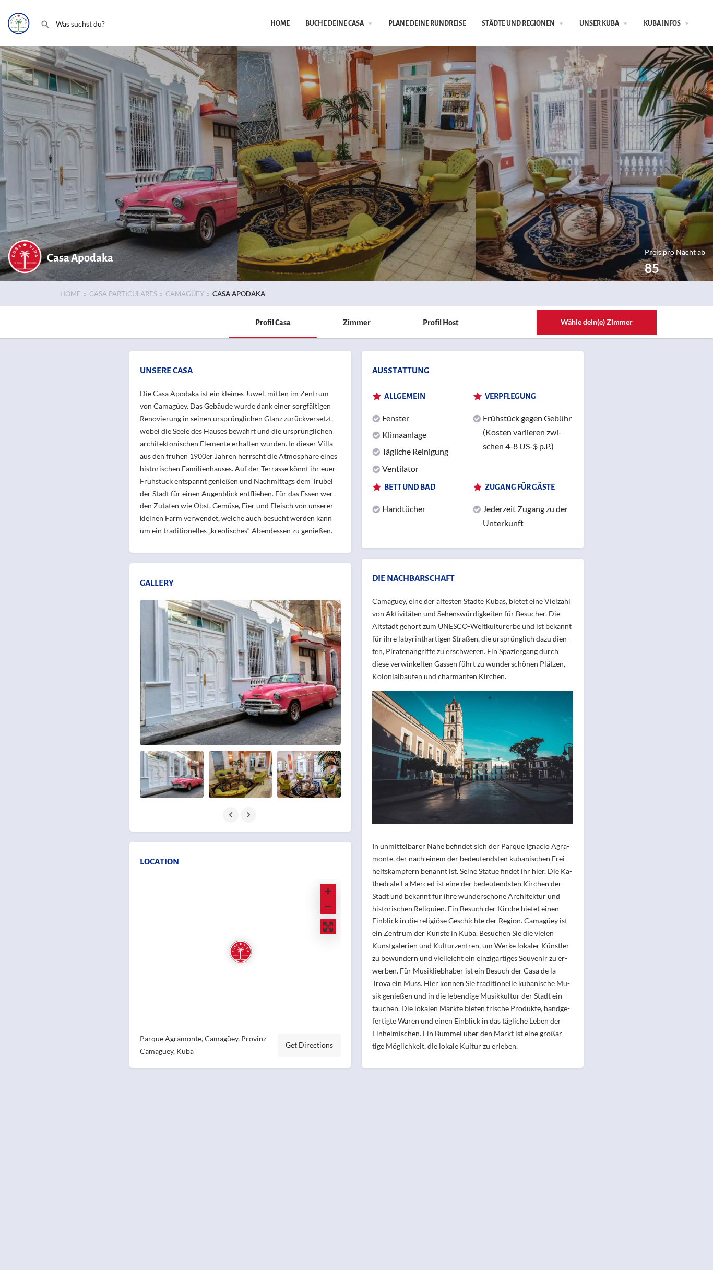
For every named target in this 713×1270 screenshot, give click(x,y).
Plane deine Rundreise (427, 23)
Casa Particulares (123, 294)
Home (280, 23)
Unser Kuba (599, 23)
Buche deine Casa (334, 23)
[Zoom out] (328, 906)
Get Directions (309, 1044)
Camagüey (184, 294)
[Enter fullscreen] (328, 926)
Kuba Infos (662, 23)
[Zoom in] (328, 891)
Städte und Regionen (518, 23)
